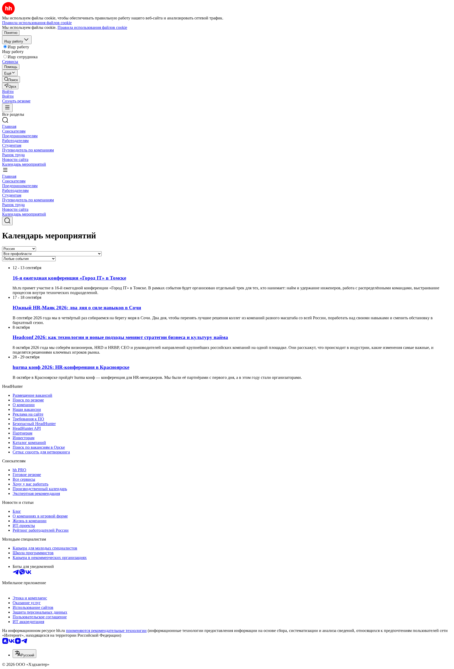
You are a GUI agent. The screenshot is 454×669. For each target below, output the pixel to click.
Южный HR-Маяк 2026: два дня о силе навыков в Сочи (77, 307)
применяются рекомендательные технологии (106, 630)
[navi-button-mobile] (7, 107)
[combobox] (24, 653)
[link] (11, 79)
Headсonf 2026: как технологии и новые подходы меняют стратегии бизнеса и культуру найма (120, 337)
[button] (8, 91)
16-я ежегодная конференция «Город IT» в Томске (69, 278)
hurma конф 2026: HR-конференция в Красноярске (71, 367)
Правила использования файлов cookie (92, 27)
